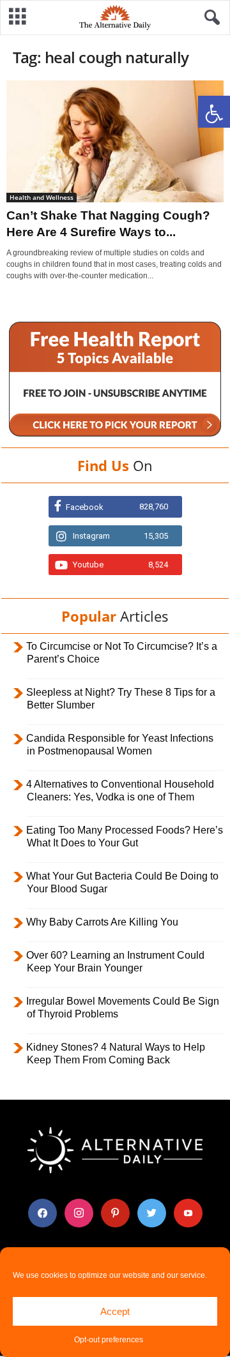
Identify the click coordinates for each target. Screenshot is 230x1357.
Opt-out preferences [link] (108, 1339)
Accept (115, 1311)
